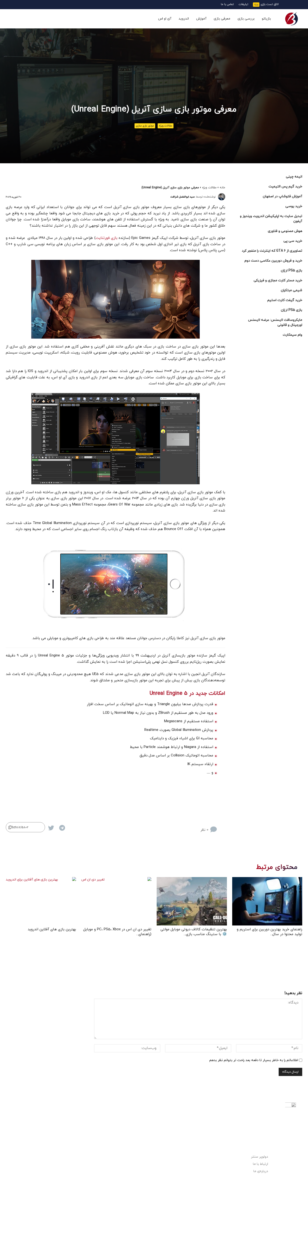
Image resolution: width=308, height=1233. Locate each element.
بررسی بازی (246, 18)
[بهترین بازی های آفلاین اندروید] (41, 901)
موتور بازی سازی (145, 126)
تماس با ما (227, 4)
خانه (222, 188)
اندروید (184, 18)
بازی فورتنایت (106, 238)
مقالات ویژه (165, 126)
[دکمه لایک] (221, 825)
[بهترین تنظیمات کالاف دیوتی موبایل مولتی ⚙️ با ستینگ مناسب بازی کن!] (192, 901)
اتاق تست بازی (270, 4)
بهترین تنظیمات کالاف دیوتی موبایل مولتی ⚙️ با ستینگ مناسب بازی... (193, 932)
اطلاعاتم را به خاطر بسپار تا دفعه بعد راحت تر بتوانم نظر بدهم (253, 1060)
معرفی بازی (222, 18)
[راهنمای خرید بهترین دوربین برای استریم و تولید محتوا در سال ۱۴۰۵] (267, 901)
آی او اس (164, 18)
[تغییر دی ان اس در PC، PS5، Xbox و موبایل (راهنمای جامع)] (116, 901)
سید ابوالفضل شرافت (182, 197)
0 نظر (204, 830)
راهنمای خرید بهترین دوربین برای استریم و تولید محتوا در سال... (269, 932)
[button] (15, 19)
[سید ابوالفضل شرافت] (221, 196)
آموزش (201, 18)
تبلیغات (243, 4)
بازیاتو (266, 18)
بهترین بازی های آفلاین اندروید (52, 929)
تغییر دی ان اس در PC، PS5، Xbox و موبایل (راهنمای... (117, 932)
